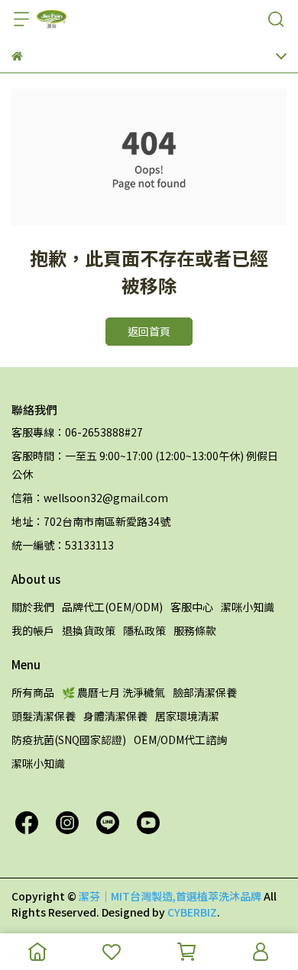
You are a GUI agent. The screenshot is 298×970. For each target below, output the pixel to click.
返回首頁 (149, 331)
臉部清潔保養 (205, 692)
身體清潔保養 (115, 715)
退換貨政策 (88, 630)
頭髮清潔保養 (43, 715)
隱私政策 (144, 630)
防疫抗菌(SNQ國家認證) (68, 739)
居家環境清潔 (187, 715)
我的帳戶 (32, 630)
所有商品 (32, 692)
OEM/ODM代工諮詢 (180, 739)
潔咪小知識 (247, 606)
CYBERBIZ (192, 912)
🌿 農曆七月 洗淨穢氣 (113, 692)
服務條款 (194, 630)
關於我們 (32, 606)
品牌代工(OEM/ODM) (112, 606)
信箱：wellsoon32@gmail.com (89, 497)
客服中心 (191, 606)
